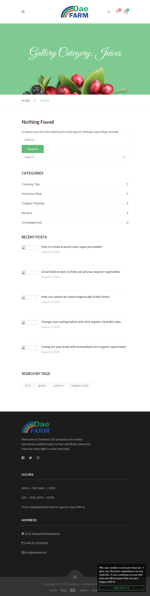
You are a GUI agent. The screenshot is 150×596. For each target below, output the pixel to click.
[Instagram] (38, 458)
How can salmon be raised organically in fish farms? (75, 296)
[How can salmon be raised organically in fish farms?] (29, 298)
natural (58, 385)
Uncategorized (32, 222)
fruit (28, 385)
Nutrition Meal (32, 193)
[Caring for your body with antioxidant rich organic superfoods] (29, 348)
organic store (80, 385)
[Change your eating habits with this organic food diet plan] (29, 323)
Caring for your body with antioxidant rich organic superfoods (83, 346)
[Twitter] (30, 458)
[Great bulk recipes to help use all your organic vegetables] (29, 273)
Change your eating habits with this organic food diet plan (81, 321)
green (42, 385)
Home (26, 100)
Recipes (27, 213)
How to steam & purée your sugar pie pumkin (71, 246)
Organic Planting (33, 203)
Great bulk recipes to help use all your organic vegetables (80, 271)
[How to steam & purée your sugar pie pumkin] (29, 248)
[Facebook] (23, 458)
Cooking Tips (31, 184)
